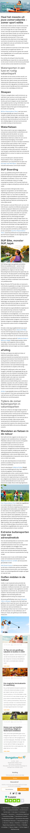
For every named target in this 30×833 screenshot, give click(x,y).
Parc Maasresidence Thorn (8, 503)
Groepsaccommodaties (12, 810)
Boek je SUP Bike (21, 330)
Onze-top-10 (10, 6)
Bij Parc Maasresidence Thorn (9, 111)
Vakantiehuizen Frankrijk (21, 816)
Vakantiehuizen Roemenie (9, 820)
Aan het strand (23, 810)
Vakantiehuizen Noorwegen (21, 818)
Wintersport (4, 814)
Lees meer (7, 666)
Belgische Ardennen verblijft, (9, 560)
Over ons (6, 822)
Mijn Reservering (15, 829)
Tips (3, 6)
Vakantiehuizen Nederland (22, 814)
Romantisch (11, 814)
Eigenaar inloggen (13, 827)
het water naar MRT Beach (8, 163)
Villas (4, 810)
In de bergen (22, 812)
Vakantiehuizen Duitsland (8, 818)
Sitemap (11, 822)
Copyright (24, 822)
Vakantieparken (15, 807)
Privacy (19, 825)
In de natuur (15, 812)
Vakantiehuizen (6, 807)
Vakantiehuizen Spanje (22, 820)
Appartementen (25, 807)
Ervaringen (19, 6)
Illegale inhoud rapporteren (9, 825)
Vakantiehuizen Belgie (8, 816)
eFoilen (3, 391)
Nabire (4, 9)
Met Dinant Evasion (6, 565)
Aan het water (7, 812)
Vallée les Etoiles (17, 467)
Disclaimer (17, 822)
